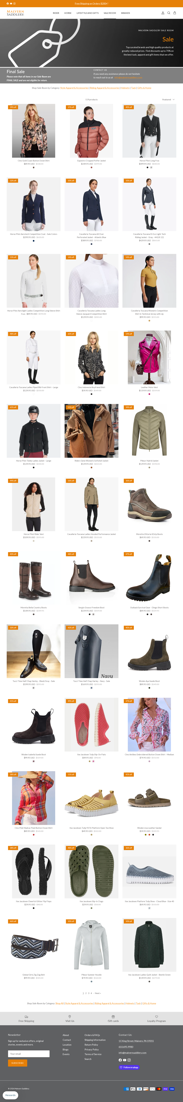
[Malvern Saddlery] (15, 13)
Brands (125, 13)
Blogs (65, 1049)
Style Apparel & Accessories (74, 88)
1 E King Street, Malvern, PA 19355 (136, 1041)
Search (88, 1059)
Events (66, 1054)
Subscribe (18, 1063)
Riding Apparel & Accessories (105, 88)
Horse (67, 13)
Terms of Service (93, 1054)
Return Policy (91, 1044)
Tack (133, 88)
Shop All (59, 1003)
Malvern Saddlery (22, 1088)
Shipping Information (95, 1039)
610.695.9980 (126, 1046)
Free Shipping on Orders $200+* (91, 3)
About (66, 1035)
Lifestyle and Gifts (88, 13)
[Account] (162, 13)
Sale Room (110, 13)
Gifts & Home (144, 88)
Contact (67, 1039)
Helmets (125, 88)
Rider (56, 13)
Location (67, 1044)
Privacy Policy (92, 1049)
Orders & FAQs (92, 1035)
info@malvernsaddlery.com (128, 77)
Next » (98, 993)
